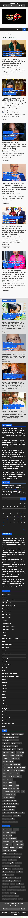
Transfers (4, 712)
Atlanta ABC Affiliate (17, 734)
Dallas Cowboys (6, 614)
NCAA (3, 670)
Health (15, 313)
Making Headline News (17, 770)
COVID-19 (5, 755)
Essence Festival (14, 758)
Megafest (5, 773)
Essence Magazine (8, 761)
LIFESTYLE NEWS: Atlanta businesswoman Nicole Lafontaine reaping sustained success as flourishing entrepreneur (14, 48)
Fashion (4, 632)
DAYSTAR (5, 758)
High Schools (20, 217)
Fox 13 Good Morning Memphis (11, 764)
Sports (3, 694)
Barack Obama (7, 740)
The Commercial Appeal (9, 800)
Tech (3, 703)
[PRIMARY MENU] (17, 29)
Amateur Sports (6, 594)
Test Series (5, 706)
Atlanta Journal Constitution (10, 737)
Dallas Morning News (16, 755)
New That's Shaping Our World (10, 673)
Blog (16, 905)
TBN (23, 791)
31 (3, 525)
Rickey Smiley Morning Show (11, 785)
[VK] (19, 5)
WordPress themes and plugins (13, 489)
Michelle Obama (14, 773)
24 (3, 522)
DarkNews (23, 912)
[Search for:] (11, 498)
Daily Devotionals (6, 612)
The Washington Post (9, 807)
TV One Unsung (7, 816)
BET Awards (6, 743)
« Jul (3, 530)
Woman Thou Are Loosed (10, 822)
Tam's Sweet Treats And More (11, 791)
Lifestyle (4, 656)
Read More (6, 75)
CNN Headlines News (9, 752)
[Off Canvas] (3, 29)
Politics (4, 685)
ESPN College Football (8, 629)
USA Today (17, 816)
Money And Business (7, 176)
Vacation (4, 720)
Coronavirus (20, 752)
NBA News (5, 667)
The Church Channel (8, 797)
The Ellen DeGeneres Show (10, 803)
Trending (19, 55)
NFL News (4, 682)
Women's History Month (8, 138)
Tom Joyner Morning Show (10, 813)
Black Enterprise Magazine (10, 746)
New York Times (7, 779)
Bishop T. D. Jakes (16, 743)
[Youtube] (22, 5)
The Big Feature (12, 55)
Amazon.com (6, 734)
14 (17, 516)
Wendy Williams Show (9, 819)
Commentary (5, 609)
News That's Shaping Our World (17, 53)
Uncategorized (6, 718)
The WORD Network (8, 810)
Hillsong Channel (7, 767)
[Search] (20, 29)
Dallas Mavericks (6, 617)
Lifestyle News (6, 53)
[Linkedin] (16, 5)
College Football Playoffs (8, 606)
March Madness (6, 662)
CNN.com (19, 749)
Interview (4, 650)
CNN (13, 749)
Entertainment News (7, 623)
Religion (5, 265)
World (3, 726)
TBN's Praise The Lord (9, 794)
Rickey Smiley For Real (9, 782)
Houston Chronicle (19, 767)
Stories (4, 697)
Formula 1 (4, 635)
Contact (12, 905)
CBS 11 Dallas (6, 749)
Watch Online (24, 29)
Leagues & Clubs (6, 653)
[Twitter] (11, 5)
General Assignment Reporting (14, 51)
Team (3, 700)
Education (10, 88)
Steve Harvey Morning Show (11, 788)
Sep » (24, 530)
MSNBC (5, 776)
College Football (6, 603)
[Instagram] (24, 5)
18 (7, 519)
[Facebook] (6, 5)
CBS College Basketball (8, 600)
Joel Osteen (6, 770)
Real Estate (5, 55)
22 (21, 519)
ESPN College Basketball (8, 626)
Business (5, 51)
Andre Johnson (7, 67)
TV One (22, 813)
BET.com (15, 740)
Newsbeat (4, 679)
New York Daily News (15, 776)
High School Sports (7, 644)
